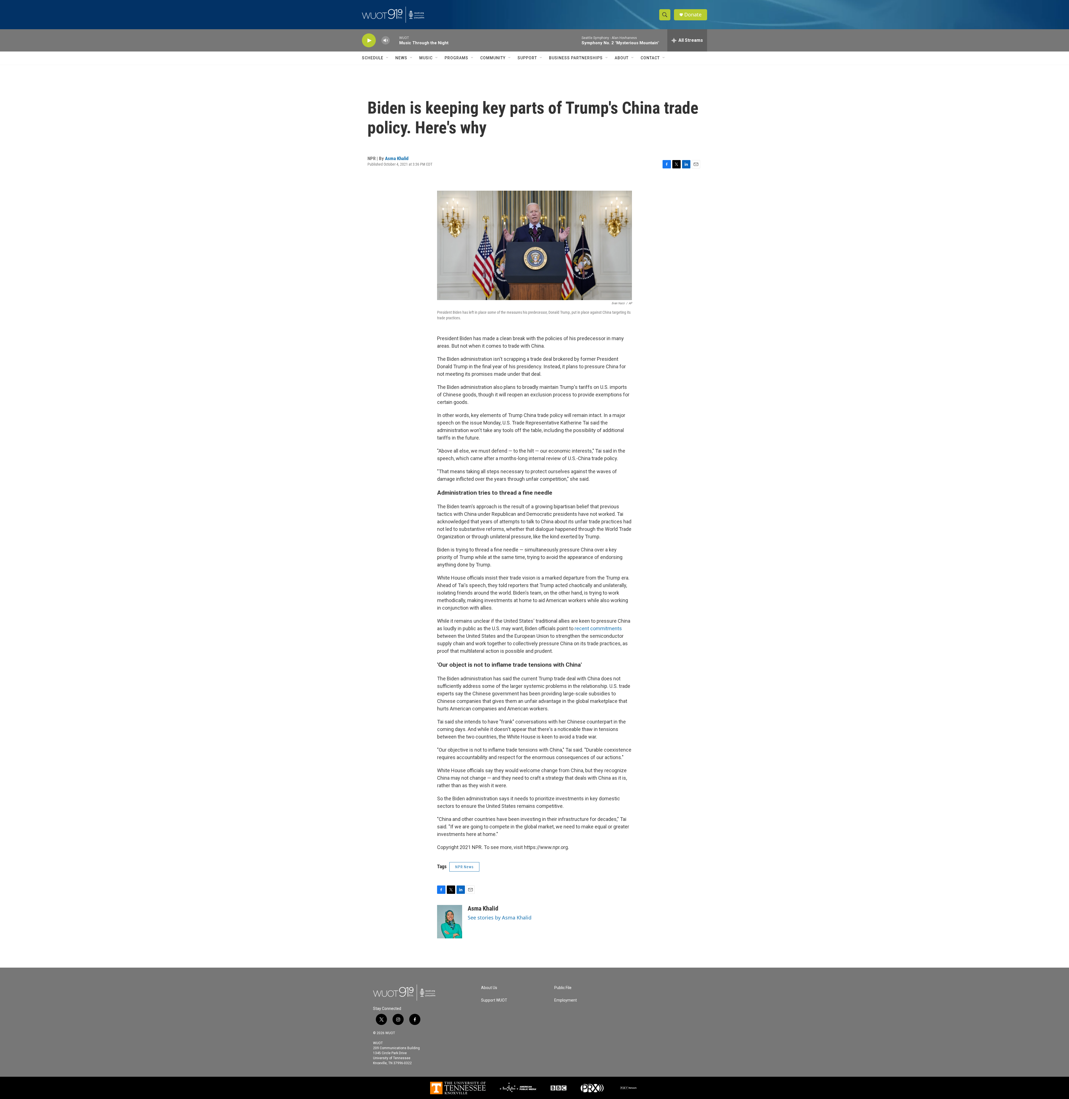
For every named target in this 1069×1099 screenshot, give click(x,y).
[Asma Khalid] (449, 921)
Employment (565, 1000)
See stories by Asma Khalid (499, 917)
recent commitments (598, 628)
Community (493, 58)
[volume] (385, 40)
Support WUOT (494, 1000)
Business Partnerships (576, 58)
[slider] (394, 40)
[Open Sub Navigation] (387, 58)
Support (527, 58)
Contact (650, 58)
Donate (693, 15)
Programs (456, 58)
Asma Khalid (396, 158)
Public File (563, 988)
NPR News (464, 867)
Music (426, 58)
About (622, 58)
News (401, 58)
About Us (489, 988)
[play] (368, 40)
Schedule (372, 58)
